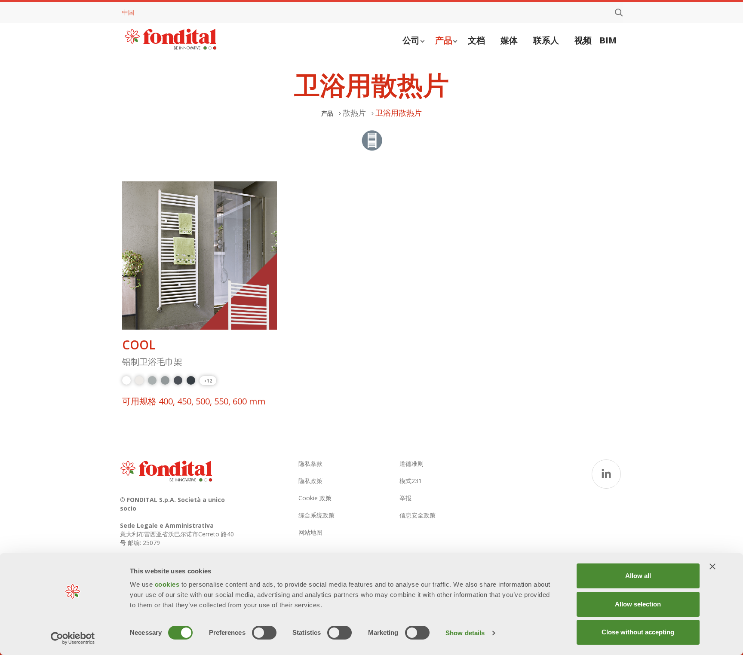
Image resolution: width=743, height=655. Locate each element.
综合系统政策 (316, 515)
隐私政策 (310, 481)
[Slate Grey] (178, 380)
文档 (476, 40)
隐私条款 (310, 463)
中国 (128, 12)
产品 (443, 40)
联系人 (546, 40)
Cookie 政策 (315, 498)
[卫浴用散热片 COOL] (199, 255)
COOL (139, 345)
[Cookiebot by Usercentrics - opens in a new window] (73, 638)
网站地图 (310, 532)
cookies (168, 584)
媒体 (509, 40)
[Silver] (152, 380)
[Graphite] (165, 380)
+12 (208, 380)
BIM (608, 40)
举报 (405, 498)
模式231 (410, 481)
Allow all (638, 575)
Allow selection (638, 604)
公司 (411, 40)
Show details (465, 633)
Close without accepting (638, 632)
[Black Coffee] (191, 380)
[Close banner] (712, 566)
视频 (583, 40)
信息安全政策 (417, 515)
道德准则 (411, 463)
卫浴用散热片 (398, 112)
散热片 (354, 112)
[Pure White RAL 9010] (126, 380)
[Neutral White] (139, 380)
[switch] (264, 633)
